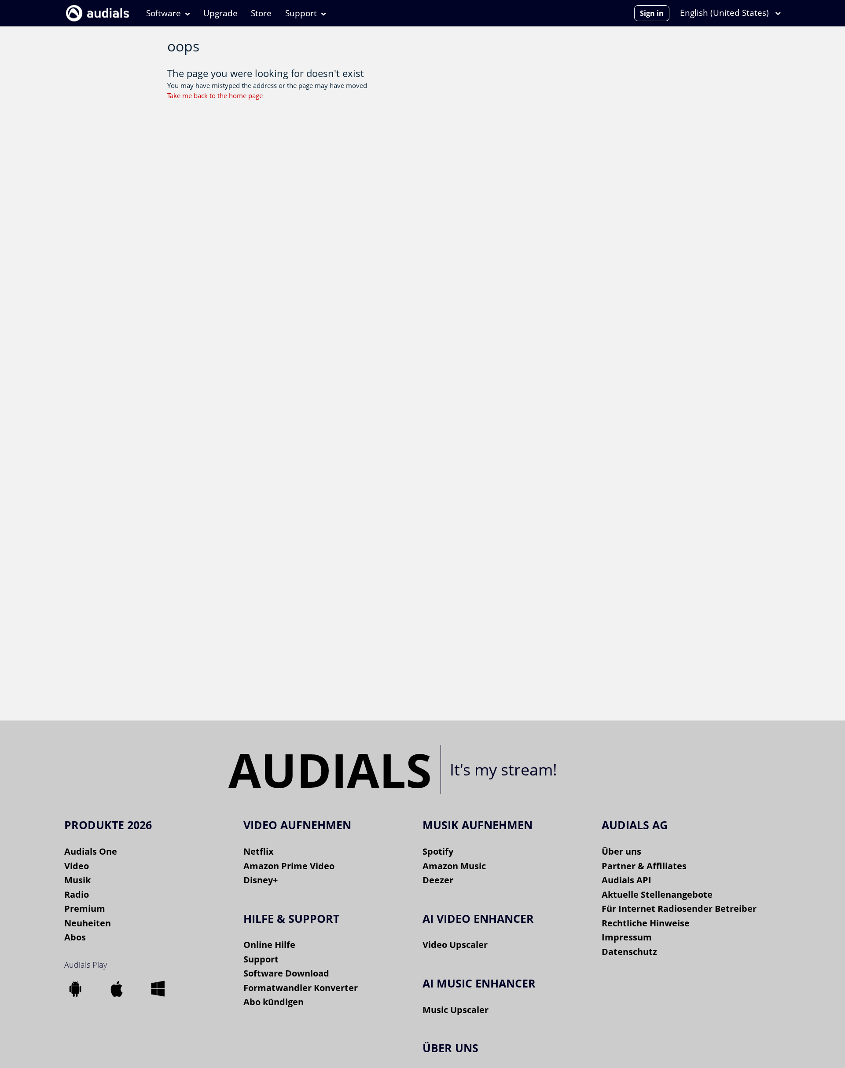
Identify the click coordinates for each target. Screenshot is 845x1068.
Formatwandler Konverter (300, 988)
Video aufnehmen (297, 824)
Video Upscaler (455, 945)
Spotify (437, 851)
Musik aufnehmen (477, 824)
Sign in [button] (652, 13)
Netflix (258, 851)
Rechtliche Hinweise (646, 923)
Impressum (627, 937)
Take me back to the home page (215, 95)
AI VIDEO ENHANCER (478, 918)
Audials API (626, 880)
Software (163, 13)
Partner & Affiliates (644, 866)
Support (301, 13)
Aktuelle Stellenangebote (657, 894)
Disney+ (260, 880)
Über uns (621, 851)
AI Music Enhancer (479, 983)
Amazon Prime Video (288, 866)
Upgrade (220, 13)
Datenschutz (629, 952)
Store (261, 13)
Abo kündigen (273, 1002)
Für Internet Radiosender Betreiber (679, 908)
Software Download (286, 973)
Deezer (437, 880)
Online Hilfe (269, 945)
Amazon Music (454, 866)
